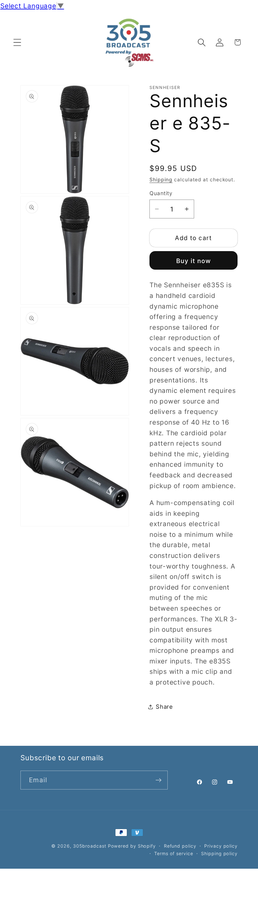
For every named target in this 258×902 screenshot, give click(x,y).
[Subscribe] (158, 780)
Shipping (160, 180)
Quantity (160, 193)
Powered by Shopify (132, 846)
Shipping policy (219, 853)
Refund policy (180, 846)
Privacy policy (221, 846)
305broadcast (89, 846)
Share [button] (164, 706)
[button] (17, 42)
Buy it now (193, 261)
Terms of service (173, 853)
